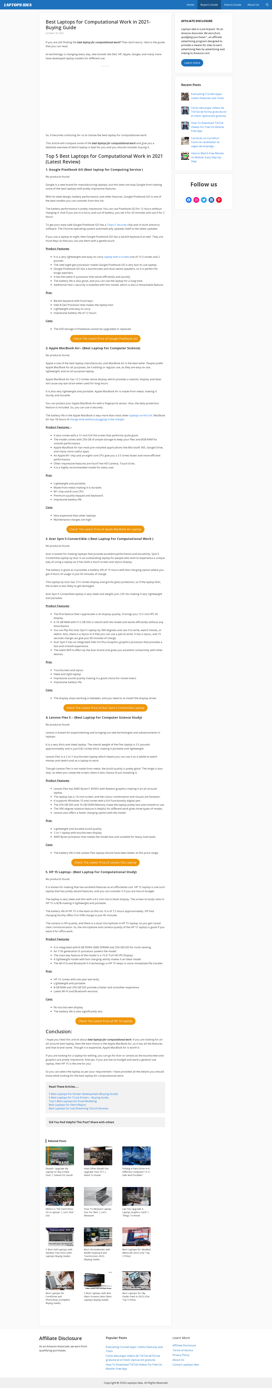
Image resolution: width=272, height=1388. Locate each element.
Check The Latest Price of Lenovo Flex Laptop (105, 862)
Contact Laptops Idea (186, 1364)
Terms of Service (183, 1350)
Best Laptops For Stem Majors (67, 1105)
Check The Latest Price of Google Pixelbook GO (105, 338)
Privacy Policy (181, 1355)
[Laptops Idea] (18, 4)
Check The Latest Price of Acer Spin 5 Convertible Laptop (105, 708)
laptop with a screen (116, 257)
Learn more (192, 63)
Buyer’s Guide (209, 4)
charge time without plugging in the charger (97, 419)
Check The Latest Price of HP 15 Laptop (105, 1021)
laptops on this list (140, 415)
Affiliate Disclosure (184, 1345)
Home (190, 4)
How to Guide (232, 4)
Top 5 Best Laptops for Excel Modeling (73, 1101)
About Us (253, 4)
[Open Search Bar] (267, 4)
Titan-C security (117, 224)
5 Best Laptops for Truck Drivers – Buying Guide (78, 1097)
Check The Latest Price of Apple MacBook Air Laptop (105, 529)
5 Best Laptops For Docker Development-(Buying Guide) (83, 1094)
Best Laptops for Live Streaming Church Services (78, 1108)
